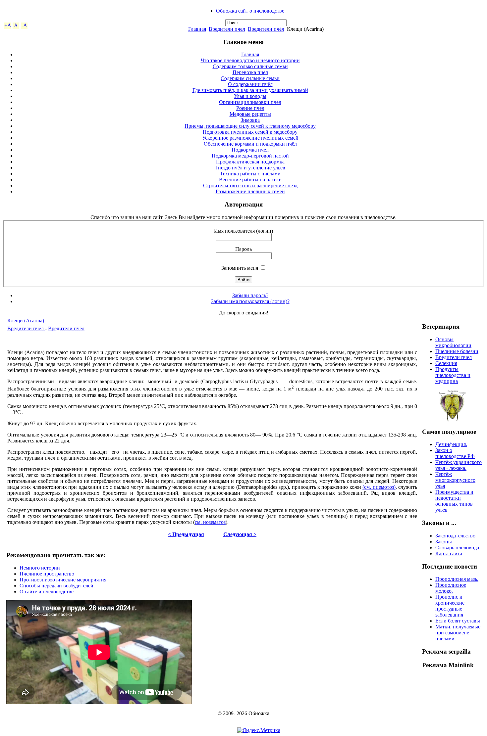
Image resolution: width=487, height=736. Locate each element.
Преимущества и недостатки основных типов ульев (454, 501)
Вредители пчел (227, 29)
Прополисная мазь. (456, 579)
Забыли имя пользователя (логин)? (250, 301)
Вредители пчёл (266, 29)
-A (24, 25)
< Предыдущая (186, 534)
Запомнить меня (239, 268)
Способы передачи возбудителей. (57, 585)
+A (7, 25)
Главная (197, 29)
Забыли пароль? (250, 295)
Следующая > (239, 534)
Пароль (243, 249)
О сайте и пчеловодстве (47, 591)
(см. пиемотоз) (378, 487)
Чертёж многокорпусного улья (455, 480)
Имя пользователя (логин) (243, 231)
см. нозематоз (210, 522)
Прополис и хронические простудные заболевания (449, 606)
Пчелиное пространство (47, 573)
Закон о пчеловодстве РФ (455, 453)
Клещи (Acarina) (25, 320)
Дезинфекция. (451, 444)
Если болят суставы (457, 620)
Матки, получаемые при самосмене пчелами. (457, 632)
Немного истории (40, 568)
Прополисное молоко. (450, 588)
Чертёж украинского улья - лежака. (458, 465)
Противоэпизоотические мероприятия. (64, 579)
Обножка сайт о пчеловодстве (250, 11)
